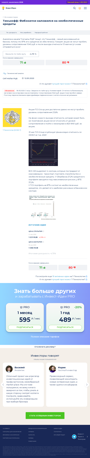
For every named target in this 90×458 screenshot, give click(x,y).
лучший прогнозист (61, 84)
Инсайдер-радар (59, 434)
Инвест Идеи (58, 428)
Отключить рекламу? (45, 347)
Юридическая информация (37, 428)
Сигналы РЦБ (10, 78)
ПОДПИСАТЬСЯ (25, 327)
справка (31, 431)
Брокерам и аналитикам (11, 434)
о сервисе (6, 428)
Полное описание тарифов (45, 337)
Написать (31, 434)
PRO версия (80, 8)
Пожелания (32, 441)
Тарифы (30, 438)
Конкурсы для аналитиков (12, 431)
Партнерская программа (11, 438)
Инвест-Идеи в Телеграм (82, 436)
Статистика (58, 431)
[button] (3, 384)
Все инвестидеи (11, 17)
